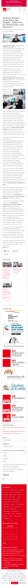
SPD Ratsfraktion (6, 511)
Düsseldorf (5, 31)
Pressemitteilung (19, 504)
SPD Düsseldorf (13, 509)
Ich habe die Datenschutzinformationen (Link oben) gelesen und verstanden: (14, 465)
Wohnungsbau (6, 518)
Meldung (11, 31)
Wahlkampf (18, 513)
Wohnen (10, 516)
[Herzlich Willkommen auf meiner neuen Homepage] (17, 264)
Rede (12, 506)
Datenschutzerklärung (17, 5)
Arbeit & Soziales (13, 490)
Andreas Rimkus (9, 29)
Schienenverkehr (17, 506)
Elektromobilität (12, 497)
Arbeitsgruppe (22, 490)
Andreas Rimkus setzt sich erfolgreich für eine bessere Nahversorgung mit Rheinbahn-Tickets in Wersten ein (7, 273)
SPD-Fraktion (6, 509)
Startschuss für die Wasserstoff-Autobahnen (14, 431)
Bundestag (5, 494)
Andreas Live (6, 490)
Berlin (11, 492)
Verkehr (13, 513)
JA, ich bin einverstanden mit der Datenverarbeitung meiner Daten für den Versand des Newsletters (13, 469)
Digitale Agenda (12, 494)
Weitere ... (6, 567)
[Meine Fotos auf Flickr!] (7, 479)
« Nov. (4, 543)
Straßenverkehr (15, 511)
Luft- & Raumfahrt (7, 501)
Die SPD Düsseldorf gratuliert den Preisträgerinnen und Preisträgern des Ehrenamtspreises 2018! (7, 293)
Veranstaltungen (6, 513)
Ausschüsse (5, 492)
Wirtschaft (5, 516)
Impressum (8, 5)
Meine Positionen (15, 501)
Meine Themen (6, 504)
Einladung (5, 497)
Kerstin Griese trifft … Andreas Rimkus (12, 433)
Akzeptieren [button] (14, 583)
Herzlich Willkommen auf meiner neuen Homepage (17, 270)
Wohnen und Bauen (18, 516)
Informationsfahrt (7, 499)
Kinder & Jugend (15, 499)
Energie (18, 497)
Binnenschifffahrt (17, 492)
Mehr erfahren (22, 583)
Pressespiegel (6, 506)
